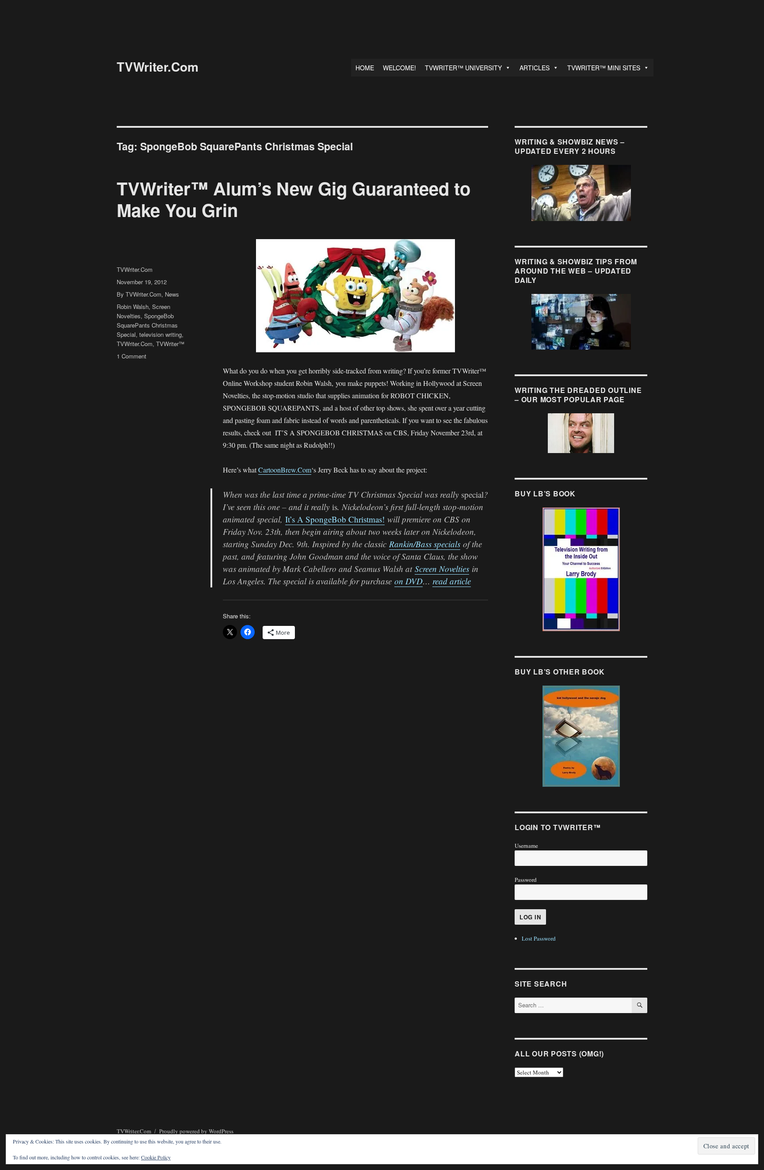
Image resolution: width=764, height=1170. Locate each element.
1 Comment (131, 356)
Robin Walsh (133, 306)
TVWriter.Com (158, 66)
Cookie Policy (156, 1157)
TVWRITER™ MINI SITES (603, 67)
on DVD (408, 581)
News (172, 294)
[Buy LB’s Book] (581, 569)
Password (526, 880)
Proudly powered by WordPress (196, 1131)
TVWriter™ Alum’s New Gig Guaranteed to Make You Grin (293, 198)
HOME (364, 67)
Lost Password (539, 938)
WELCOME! (399, 67)
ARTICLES (535, 67)
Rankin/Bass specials (424, 543)
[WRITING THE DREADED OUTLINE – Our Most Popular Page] (581, 433)
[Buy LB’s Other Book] (581, 736)
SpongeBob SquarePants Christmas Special (147, 325)
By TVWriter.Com (139, 294)
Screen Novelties (442, 568)
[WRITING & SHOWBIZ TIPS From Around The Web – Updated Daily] (581, 322)
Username (526, 846)
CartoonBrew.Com (284, 469)
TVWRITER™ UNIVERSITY (463, 67)
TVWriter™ (170, 343)
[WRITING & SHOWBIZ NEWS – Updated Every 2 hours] (581, 193)
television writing (160, 334)
